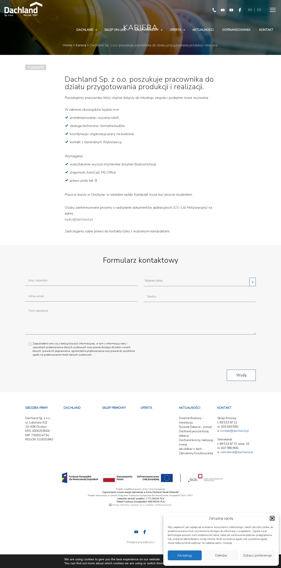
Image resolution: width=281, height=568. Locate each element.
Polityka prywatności (140, 542)
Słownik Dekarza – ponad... (196, 427)
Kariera (81, 45)
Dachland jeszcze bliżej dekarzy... (194, 433)
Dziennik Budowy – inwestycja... (191, 420)
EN (250, 10)
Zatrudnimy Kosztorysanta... (197, 453)
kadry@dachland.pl (79, 219)
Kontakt (266, 30)
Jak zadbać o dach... (191, 449)
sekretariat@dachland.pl (236, 452)
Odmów (221, 555)
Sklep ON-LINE (115, 30)
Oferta (175, 30)
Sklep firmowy (147, 30)
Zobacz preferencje (257, 555)
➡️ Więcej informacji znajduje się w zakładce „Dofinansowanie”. (140, 504)
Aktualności (203, 30)
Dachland (84, 30)
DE (259, 10)
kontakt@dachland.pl (234, 431)
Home (67, 45)
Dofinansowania (236, 30)
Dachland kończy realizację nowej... (196, 442)
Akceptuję (184, 555)
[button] (272, 518)
